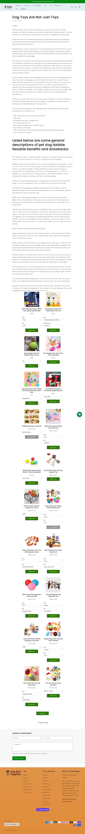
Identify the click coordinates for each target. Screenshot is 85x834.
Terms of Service (28, 784)
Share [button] (15, 25)
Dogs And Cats (47, 804)
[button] (19, 5)
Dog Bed (45, 775)
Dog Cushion (46, 784)
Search (25, 775)
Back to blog (43, 722)
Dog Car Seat (46, 795)
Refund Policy (27, 787)
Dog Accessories (47, 789)
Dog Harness (46, 792)
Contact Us (26, 781)
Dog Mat (45, 781)
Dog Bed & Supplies (12, 830)
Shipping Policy (27, 789)
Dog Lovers (46, 801)
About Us (25, 778)
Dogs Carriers (47, 798)
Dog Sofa (45, 778)
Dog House (46, 787)
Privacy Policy (27, 792)
